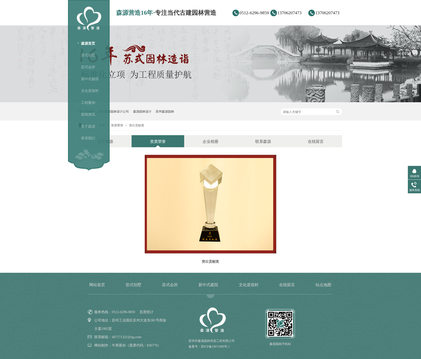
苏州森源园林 (165, 111)
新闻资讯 (88, 114)
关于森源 (88, 126)
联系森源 (263, 141)
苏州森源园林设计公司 (113, 111)
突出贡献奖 (136, 125)
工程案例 (88, 102)
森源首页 (88, 43)
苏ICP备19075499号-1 (215, 346)
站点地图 (323, 285)
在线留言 (316, 141)
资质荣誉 (117, 125)
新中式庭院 (90, 78)
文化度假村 (90, 90)
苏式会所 (88, 66)
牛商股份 (119, 345)
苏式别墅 (88, 54)
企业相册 (210, 141)
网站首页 (97, 285)
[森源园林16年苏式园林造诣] (210, 100)
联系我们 (88, 137)
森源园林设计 (142, 111)
